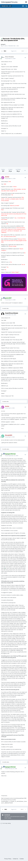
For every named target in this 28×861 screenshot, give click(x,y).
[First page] (2, 51)
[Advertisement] (14, 23)
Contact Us (15, 858)
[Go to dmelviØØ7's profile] (2, 298)
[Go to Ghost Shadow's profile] (2, 57)
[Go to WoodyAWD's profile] (2, 436)
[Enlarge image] (14, 282)
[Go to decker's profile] (2, 177)
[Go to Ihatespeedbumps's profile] (2, 454)
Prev (5, 51)
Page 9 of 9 (14, 51)
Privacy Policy (7, 858)
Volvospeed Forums (9, 2)
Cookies (22, 858)
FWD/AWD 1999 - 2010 (13, 45)
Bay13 (3, 44)
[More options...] (25, 58)
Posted (10, 58)
